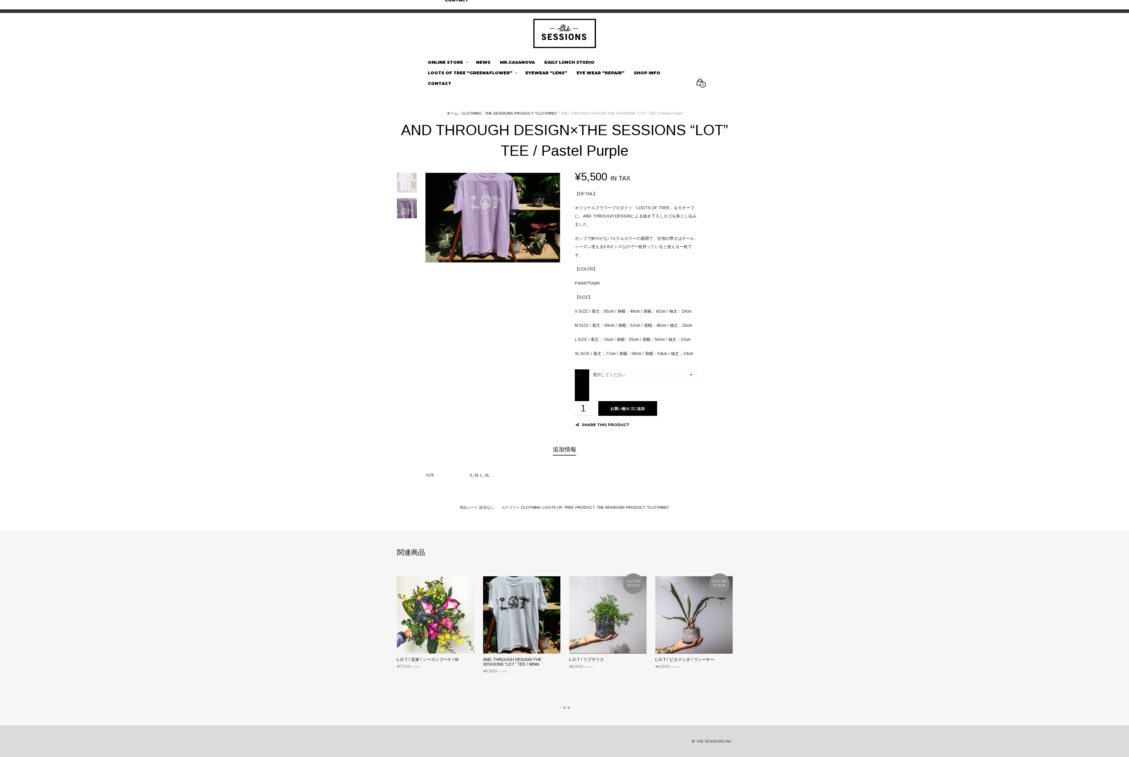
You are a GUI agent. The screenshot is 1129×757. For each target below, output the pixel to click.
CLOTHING (471, 113)
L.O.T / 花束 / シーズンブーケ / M (427, 659)
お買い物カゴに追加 (627, 408)
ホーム (452, 113)
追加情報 (564, 449)
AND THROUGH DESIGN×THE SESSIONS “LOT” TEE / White (512, 661)
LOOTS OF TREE (558, 507)
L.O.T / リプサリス (586, 659)
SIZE (579, 374)
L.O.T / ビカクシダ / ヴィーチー (684, 659)
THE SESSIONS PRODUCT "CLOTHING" (521, 113)
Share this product (605, 424)
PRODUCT (585, 507)
